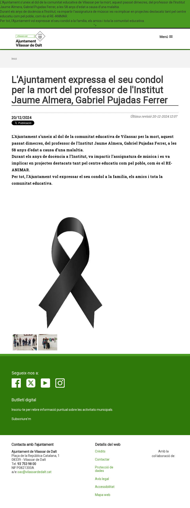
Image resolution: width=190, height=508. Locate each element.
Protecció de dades (104, 469)
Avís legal (102, 479)
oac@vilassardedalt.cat (34, 472)
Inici (14, 58)
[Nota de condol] (95, 272)
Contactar (102, 459)
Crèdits (100, 451)
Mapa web (102, 495)
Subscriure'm (21, 419)
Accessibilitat (104, 487)
